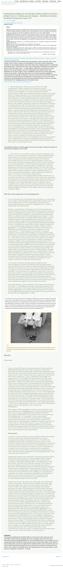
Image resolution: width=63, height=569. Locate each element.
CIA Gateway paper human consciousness (17, 81)
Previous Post (5, 556)
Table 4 (37, 423)
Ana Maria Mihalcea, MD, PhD (13, 23)
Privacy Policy (17, 564)
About (7, 564)
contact (11, 564)
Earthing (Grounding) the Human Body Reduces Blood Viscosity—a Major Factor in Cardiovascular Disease (30, 59)
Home (3, 564)
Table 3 (10, 368)
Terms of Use (5, 566)
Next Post (59, 556)
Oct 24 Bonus (7, 20)
